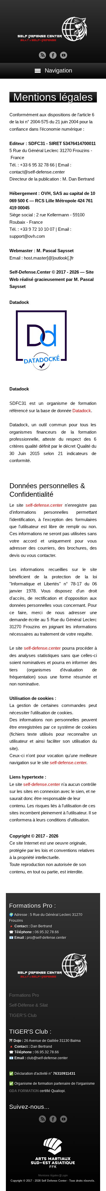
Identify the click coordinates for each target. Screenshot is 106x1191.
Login (64, 1175)
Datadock (81, 410)
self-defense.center (44, 505)
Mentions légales (48, 1175)
